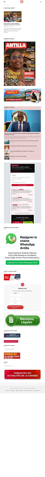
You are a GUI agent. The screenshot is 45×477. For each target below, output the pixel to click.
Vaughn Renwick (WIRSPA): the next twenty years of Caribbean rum (22, 151)
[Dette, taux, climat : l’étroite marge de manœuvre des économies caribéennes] (6, 142)
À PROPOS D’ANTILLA (36, 390)
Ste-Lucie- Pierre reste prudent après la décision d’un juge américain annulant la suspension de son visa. (21, 134)
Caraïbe (6, 131)
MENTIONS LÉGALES (19, 390)
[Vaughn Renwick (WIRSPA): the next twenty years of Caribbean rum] (6, 152)
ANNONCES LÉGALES (28, 390)
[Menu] (4, 2)
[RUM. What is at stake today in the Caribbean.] (6, 158)
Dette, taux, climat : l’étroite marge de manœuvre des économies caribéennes (24, 140)
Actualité (5, 21)
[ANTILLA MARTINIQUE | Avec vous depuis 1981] (22, 1)
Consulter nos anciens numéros (11, 341)
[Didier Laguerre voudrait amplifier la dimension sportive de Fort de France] (13, 16)
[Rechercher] (40, 2)
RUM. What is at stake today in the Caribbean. (18, 156)
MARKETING (13, 390)
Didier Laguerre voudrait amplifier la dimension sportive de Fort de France (12, 24)
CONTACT (7, 390)
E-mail (15, 293)
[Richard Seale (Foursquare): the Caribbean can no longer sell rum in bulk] (6, 147)
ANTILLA (33, 388)
